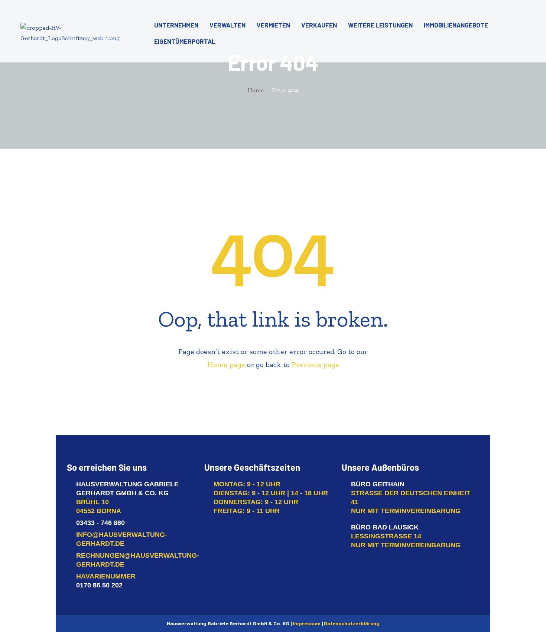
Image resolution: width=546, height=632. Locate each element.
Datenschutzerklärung (352, 623)
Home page (226, 364)
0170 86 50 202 (99, 585)
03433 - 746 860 (100, 522)
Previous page (315, 364)
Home (256, 90)
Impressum (307, 623)
